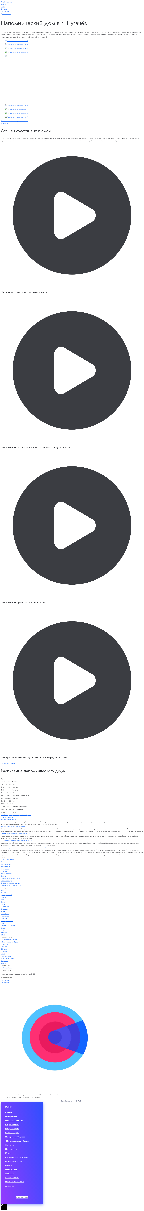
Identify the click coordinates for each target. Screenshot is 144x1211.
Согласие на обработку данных (10, 883)
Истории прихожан (6, 874)
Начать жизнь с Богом (7, 958)
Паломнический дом (7, 860)
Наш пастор (4, 871)
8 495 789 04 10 (6, 978)
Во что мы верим (6, 869)
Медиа (3, 954)
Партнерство (4, 944)
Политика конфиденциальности (10, 878)
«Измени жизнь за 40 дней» (10, 942)
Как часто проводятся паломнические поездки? (15, 834)
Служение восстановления (9, 940)
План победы (5, 947)
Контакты (3, 876)
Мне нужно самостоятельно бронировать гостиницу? (17, 841)
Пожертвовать (5, 862)
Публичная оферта (6, 881)
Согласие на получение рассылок (11, 885)
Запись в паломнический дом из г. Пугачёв (14, 121)
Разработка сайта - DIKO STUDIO (72, 1101)
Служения (4, 951)
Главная (3, 963)
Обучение (4, 949)
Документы (4, 961)
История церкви (6, 867)
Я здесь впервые (6, 864)
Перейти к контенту (6, 2)
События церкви (6, 956)
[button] (72, 819)
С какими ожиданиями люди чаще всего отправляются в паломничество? (23, 848)
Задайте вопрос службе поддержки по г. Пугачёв (16, 815)
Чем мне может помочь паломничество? (13, 827)
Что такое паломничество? (8, 819)
